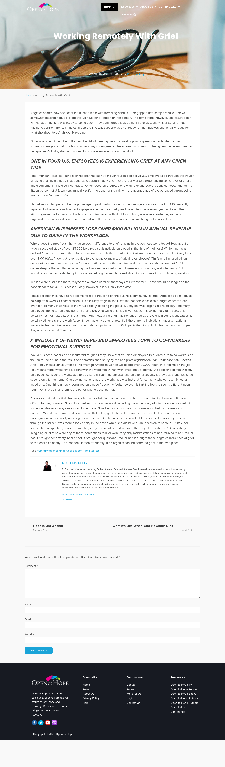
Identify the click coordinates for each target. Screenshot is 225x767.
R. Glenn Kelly (135, 74)
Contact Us (133, 703)
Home (28, 95)
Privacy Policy (91, 698)
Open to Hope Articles (184, 698)
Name (29, 604)
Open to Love (179, 707)
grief (62, 450)
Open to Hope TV (181, 685)
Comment (31, 566)
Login (130, 698)
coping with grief (47, 450)
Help (85, 703)
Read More (67, 500)
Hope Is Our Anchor (48, 525)
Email (28, 619)
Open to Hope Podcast (184, 689)
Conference (178, 712)
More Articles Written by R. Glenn (78, 494)
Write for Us (134, 693)
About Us (88, 693)
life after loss (91, 450)
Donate (109, 6)
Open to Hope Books (183, 693)
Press (86, 689)
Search (127, 14)
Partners (132, 689)
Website (29, 634)
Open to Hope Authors (184, 703)
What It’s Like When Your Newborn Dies (142, 525)
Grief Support (74, 450)
